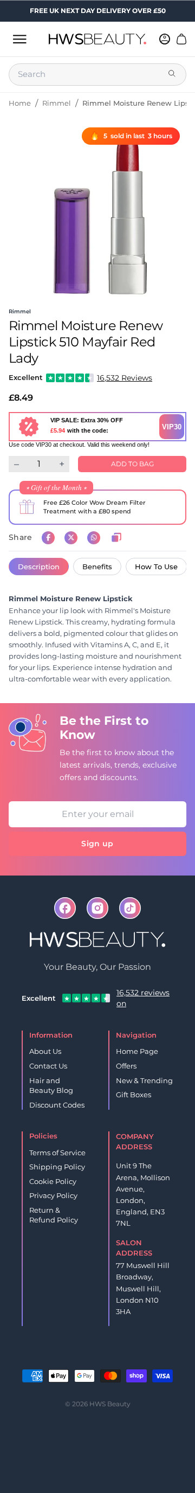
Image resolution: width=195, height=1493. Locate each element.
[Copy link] (116, 537)
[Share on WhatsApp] (93, 537)
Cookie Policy (52, 1181)
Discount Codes (56, 1105)
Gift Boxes (133, 1094)
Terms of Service (57, 1152)
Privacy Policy (53, 1195)
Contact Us (48, 1065)
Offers (126, 1065)
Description (39, 566)
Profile (115, 1358)
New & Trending (144, 1080)
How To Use (156, 566)
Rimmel (56, 103)
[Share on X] (70, 537)
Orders (80, 1358)
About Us (45, 1051)
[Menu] (19, 39)
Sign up (97, 843)
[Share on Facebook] (48, 537)
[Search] (172, 74)
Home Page (137, 1051)
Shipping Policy (57, 1166)
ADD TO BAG (132, 464)
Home (20, 103)
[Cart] (181, 39)
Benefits (97, 566)
